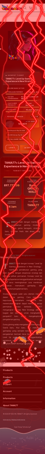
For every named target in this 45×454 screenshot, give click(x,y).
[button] (30, 7)
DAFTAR (30, 148)
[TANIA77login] (7, 7)
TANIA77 (14, 222)
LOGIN (12, 148)
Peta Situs (30, 438)
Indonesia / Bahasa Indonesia (14, 420)
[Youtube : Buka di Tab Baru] (30, 432)
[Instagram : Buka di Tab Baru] (25, 432)
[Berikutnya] (42, 45)
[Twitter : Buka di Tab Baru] (20, 432)
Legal (21, 438)
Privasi (13, 438)
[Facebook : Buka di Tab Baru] (15, 432)
